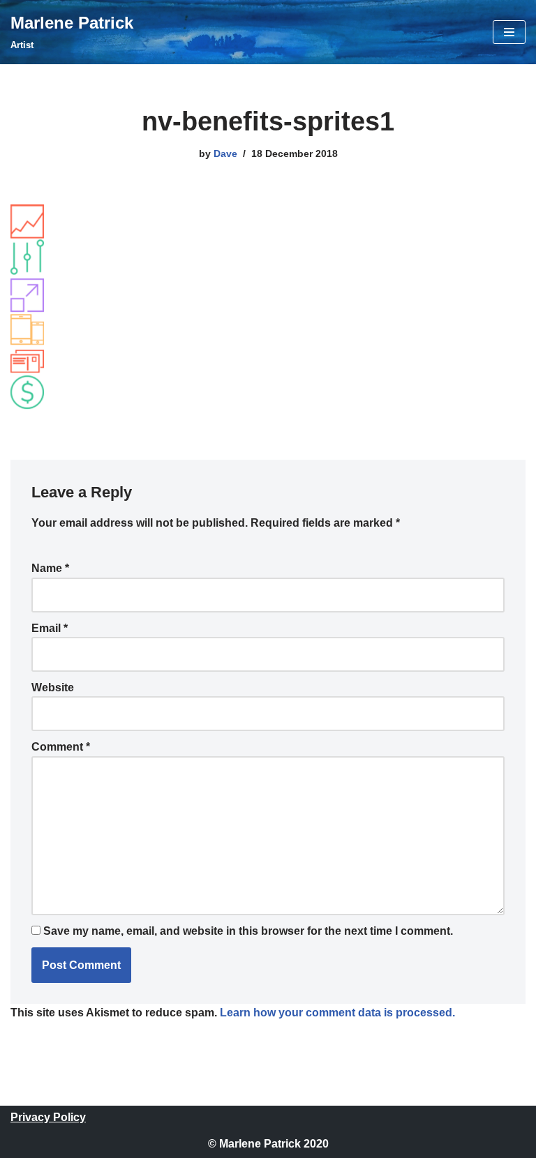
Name (50, 568)
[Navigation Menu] (509, 32)
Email (49, 628)
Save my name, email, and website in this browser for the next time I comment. (248, 931)
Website (52, 687)
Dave (225, 153)
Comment (60, 747)
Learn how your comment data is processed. (337, 1012)
